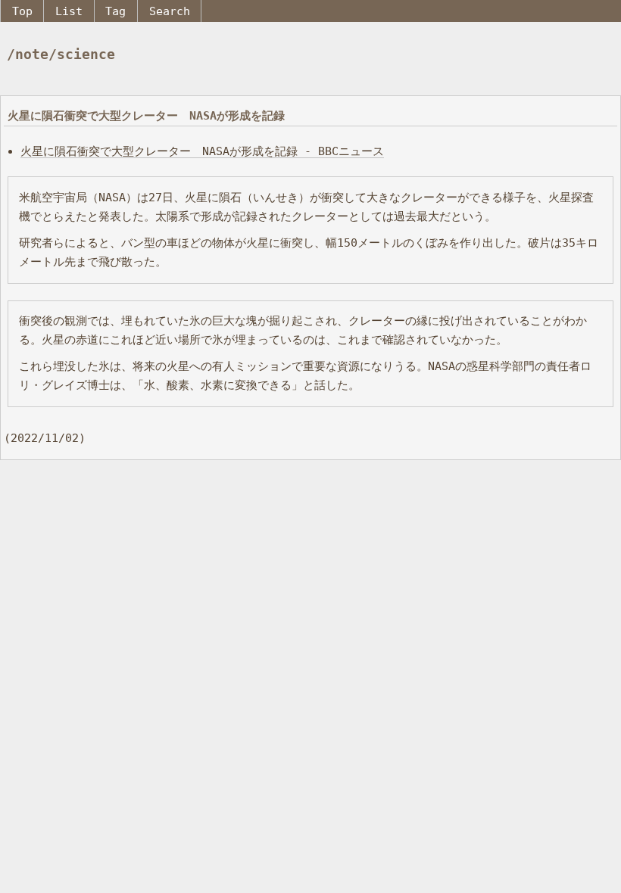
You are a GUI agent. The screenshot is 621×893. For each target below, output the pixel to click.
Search (169, 11)
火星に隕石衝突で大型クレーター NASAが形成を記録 (146, 115)
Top (22, 11)
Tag (115, 11)
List (69, 11)
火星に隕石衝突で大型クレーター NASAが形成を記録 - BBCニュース (202, 151)
